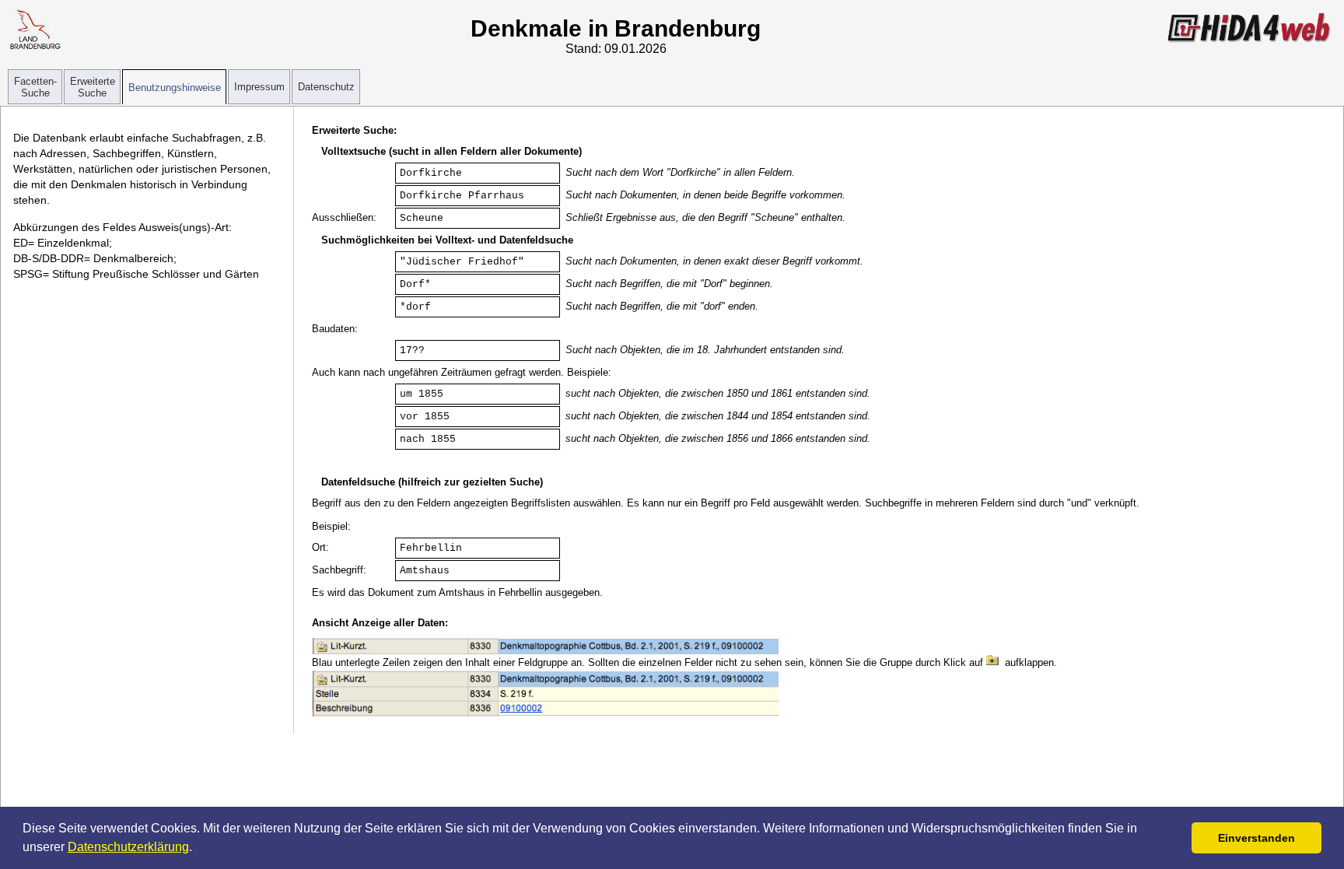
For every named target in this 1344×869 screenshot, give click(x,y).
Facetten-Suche (35, 87)
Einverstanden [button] (1256, 838)
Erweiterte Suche (92, 87)
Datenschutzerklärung (128, 846)
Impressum (259, 87)
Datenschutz (326, 87)
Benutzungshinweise (174, 87)
